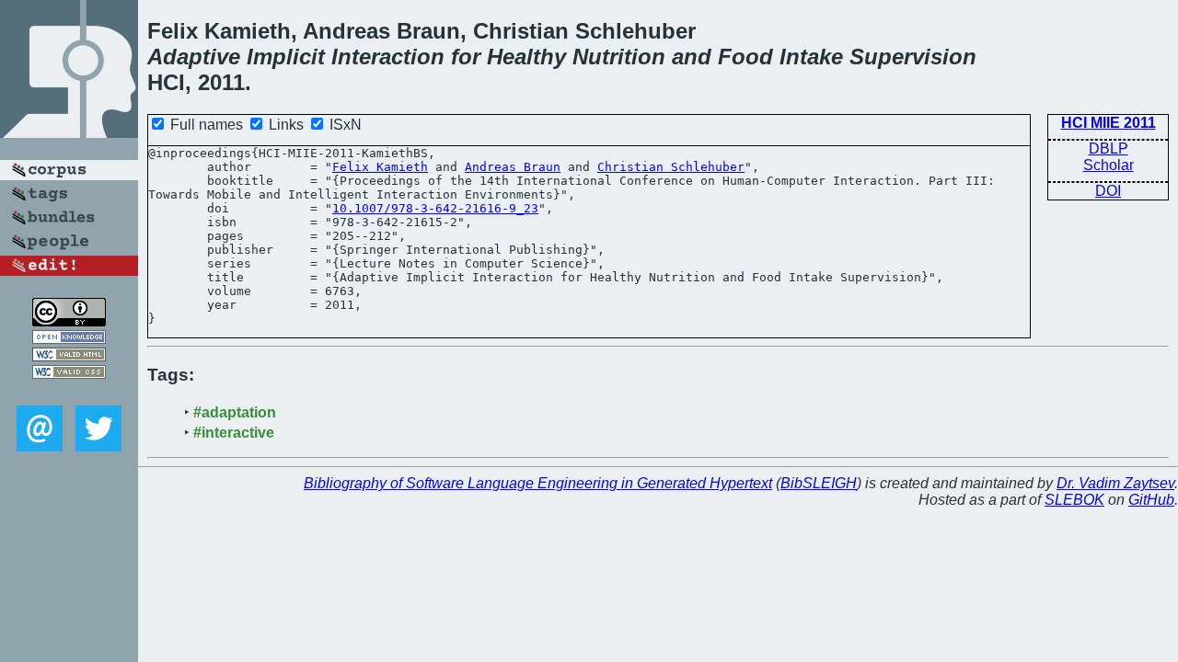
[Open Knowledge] (69, 339)
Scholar (1108, 165)
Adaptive (193, 56)
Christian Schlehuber (671, 167)
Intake (811, 56)
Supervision (912, 56)
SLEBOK (1074, 500)
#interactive (233, 432)
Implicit (286, 56)
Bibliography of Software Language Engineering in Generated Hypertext (538, 483)
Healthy (526, 56)
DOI (1108, 191)
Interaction (388, 56)
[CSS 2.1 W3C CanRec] (69, 392)
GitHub (1151, 500)
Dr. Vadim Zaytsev (1115, 483)
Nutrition (618, 56)
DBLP (1108, 148)
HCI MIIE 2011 (1108, 123)
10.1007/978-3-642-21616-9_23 (435, 208)
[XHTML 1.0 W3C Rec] (69, 356)
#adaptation (234, 412)
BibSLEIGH (818, 483)
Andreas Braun (512, 167)
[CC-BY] (69, 321)
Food (745, 56)
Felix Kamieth (380, 167)
